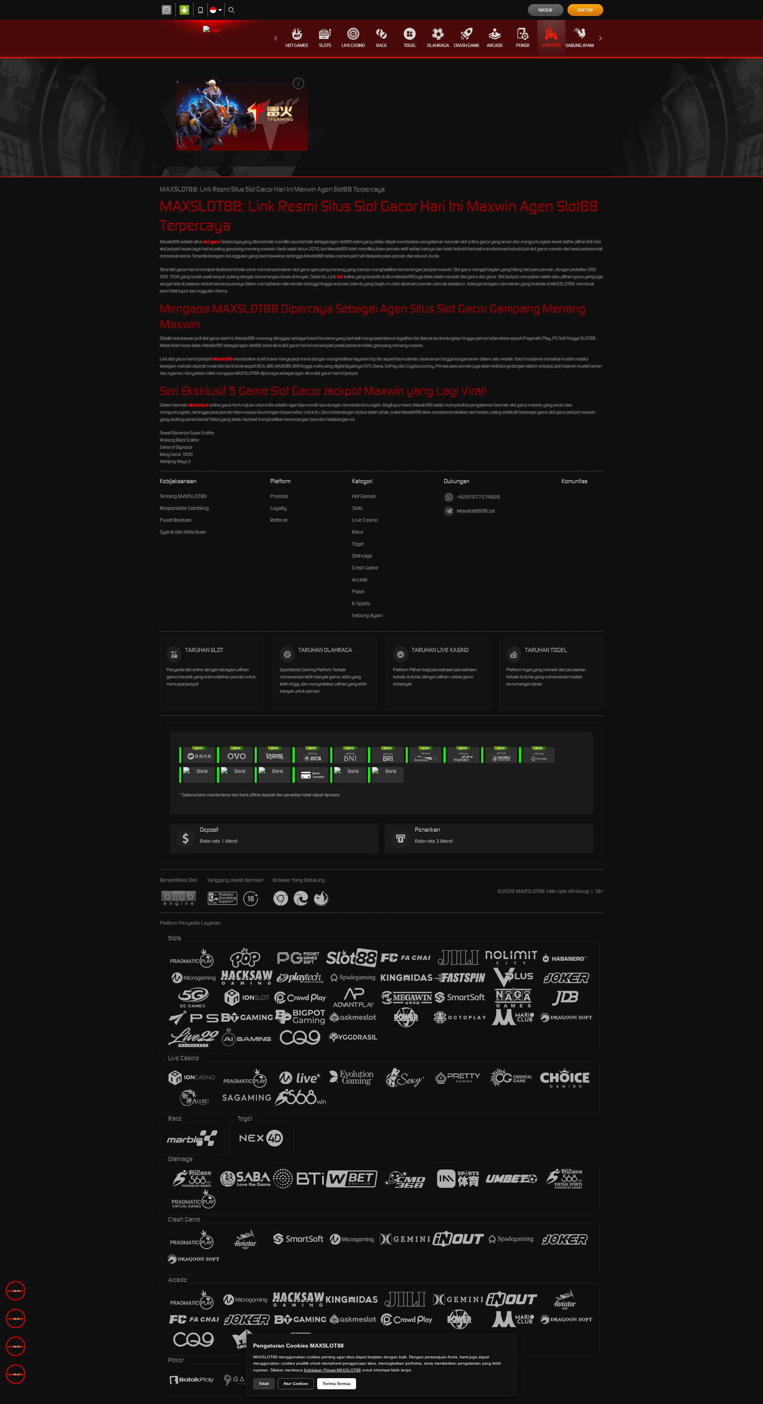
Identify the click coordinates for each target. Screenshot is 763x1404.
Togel (410, 45)
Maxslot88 (222, 359)
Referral (278, 520)
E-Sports (551, 45)
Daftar (585, 10)
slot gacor (212, 241)
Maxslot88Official (476, 510)
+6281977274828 (478, 497)
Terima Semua (337, 1383)
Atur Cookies (295, 1383)
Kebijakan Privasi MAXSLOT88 (332, 1370)
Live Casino (353, 45)
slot (340, 276)
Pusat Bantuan (176, 520)
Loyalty (278, 508)
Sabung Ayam (579, 45)
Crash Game (466, 45)
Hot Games (297, 45)
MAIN (241, 112)
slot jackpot (198, 405)
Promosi (279, 496)
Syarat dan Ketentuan (183, 532)
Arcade (495, 45)
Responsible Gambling (184, 508)
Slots (325, 45)
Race (381, 45)
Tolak (264, 1383)
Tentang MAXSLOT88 (183, 496)
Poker (522, 45)
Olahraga (438, 45)
